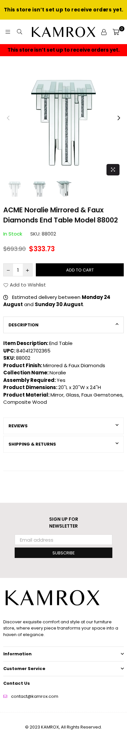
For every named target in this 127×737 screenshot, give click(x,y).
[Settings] (104, 32)
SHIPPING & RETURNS (32, 444)
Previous (8, 118)
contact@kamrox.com (34, 696)
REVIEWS (18, 426)
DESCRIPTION (23, 325)
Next (119, 118)
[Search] (19, 32)
